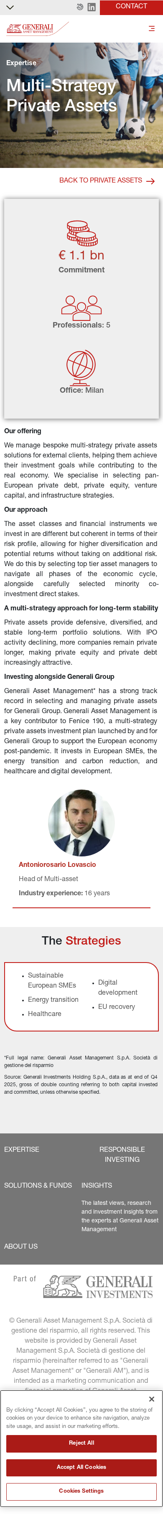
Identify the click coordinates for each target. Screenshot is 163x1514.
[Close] (152, 1399)
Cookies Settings (81, 1491)
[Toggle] (152, 29)
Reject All (81, 1443)
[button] (80, 7)
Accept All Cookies (81, 1468)
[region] (81, 1448)
